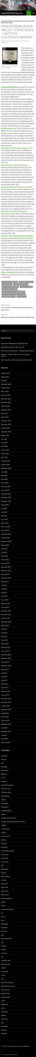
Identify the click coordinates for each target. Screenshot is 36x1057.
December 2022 (6, 421)
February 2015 (5, 691)
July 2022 (4, 439)
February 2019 (5, 527)
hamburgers (4, 869)
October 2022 (5, 428)
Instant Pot (4, 884)
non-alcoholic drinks (7, 909)
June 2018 (4, 549)
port (2, 942)
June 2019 (4, 512)
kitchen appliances (6, 898)
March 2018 (5, 559)
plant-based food (6, 938)
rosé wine (4, 953)
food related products (7, 851)
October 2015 (5, 662)
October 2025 (5, 373)
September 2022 (6, 432)
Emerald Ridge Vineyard (10, 289)
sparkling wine (5, 997)
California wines (7, 21)
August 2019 (5, 505)
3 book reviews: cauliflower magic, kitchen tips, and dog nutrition (17, 307)
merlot (3, 905)
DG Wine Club (6, 133)
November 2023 (6, 402)
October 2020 (5, 464)
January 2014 (5, 720)
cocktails (3, 825)
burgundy (4, 781)
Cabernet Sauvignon (7, 785)
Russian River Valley (9, 296)
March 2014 (5, 717)
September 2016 (6, 622)
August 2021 (5, 453)
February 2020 (5, 486)
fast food (3, 843)
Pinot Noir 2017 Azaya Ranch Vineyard (14, 294)
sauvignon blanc (6, 960)
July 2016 (4, 629)
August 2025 (5, 377)
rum (2, 957)
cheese (3, 814)
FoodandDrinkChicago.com (11, 13)
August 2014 (5, 713)
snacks (3, 975)
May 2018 (4, 552)
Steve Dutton (22, 296)
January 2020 (5, 490)
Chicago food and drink (8, 818)
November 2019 (6, 497)
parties (3, 916)
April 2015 (4, 684)
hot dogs (3, 880)
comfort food (5, 829)
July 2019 (4, 508)
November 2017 (6, 570)
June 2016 (4, 633)
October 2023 (5, 406)
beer (2, 763)
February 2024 (5, 395)
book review (5, 770)
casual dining (5, 796)
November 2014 (6, 702)
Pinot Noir (4, 927)
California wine (6, 789)
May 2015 (4, 680)
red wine (3, 946)
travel (3, 1008)
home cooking (5, 876)
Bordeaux (4, 774)
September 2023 (6, 410)
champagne (4, 803)
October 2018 (5, 538)
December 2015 (6, 655)
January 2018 (5, 563)
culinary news (5, 836)
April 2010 (4, 739)
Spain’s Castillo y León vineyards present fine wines (16, 360)
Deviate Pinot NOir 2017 (21, 284)
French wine (5, 862)
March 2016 (5, 644)
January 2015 (5, 695)
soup (2, 979)
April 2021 (4, 457)
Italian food (4, 887)
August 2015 (5, 669)
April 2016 (4, 640)
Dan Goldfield (7, 284)
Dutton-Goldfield (26, 286)
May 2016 (4, 636)
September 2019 (6, 501)
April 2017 (4, 596)
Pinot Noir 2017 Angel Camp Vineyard (13, 291)
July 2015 (4, 673)
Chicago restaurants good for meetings (13, 821)
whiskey (3, 1015)
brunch (3, 778)
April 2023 (4, 413)
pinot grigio (4, 924)
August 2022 (5, 435)
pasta (2, 920)
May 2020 (4, 475)
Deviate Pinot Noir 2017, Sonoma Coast (14, 187)
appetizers (4, 756)
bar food (3, 759)
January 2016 (5, 651)
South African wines (7, 982)
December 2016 (6, 611)
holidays (3, 873)
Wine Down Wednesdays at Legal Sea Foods (14, 343)
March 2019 (5, 523)
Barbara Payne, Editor (19, 41)
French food (5, 854)
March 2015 (5, 687)
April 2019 (4, 519)
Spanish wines (5, 990)
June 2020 (4, 472)
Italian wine (4, 891)
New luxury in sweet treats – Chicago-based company (17, 351)
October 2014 (5, 706)
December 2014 (6, 698)
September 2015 (6, 666)
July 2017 (4, 585)
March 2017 (5, 600)
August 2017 (5, 581)
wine (2, 1022)
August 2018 (5, 545)
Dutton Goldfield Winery (10, 286)
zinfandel (4, 1030)
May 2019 (4, 516)
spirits (3, 1001)
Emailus (26, 1046)
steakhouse (4, 1004)
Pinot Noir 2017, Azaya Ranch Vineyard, (14, 148)
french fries (4, 858)
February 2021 (5, 461)
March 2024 (5, 391)
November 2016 (6, 614)
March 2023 (5, 417)
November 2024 (6, 384)
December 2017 (6, 567)
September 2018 (6, 541)
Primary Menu (33, 13)
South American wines (8, 986)
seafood (3, 968)
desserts (3, 840)
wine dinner (4, 1026)
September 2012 (6, 724)
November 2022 (6, 424)
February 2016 (5, 647)
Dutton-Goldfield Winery (10, 87)
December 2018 (6, 534)
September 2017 (6, 578)
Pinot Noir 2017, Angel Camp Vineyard (14, 165)
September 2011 (6, 731)
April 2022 (4, 446)
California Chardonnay (10, 282)
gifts (2, 865)
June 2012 (4, 728)
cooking (3, 832)
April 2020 (4, 479)
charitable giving (6, 810)
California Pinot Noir (26, 282)
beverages (4, 767)
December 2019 (6, 494)
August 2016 (5, 625)
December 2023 (6, 399)
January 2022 (5, 450)
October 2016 (5, 618)
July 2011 (4, 735)
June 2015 (4, 676)
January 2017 (5, 607)
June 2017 (4, 589)
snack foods (4, 971)
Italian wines (5, 895)
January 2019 (5, 530)
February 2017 (5, 603)
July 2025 (4, 380)
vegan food (4, 1012)
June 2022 (4, 442)
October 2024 (5, 388)
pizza (2, 935)
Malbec (3, 902)
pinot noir (8, 22)
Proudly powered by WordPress (9, 1054)
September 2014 (6, 709)
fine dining (4, 847)
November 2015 (6, 658)
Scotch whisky (5, 964)
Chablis (3, 799)
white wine (4, 1019)
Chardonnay (17, 21)
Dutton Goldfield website (9, 272)
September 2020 (6, 468)
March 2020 (5, 483)
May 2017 (4, 592)
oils (2, 913)
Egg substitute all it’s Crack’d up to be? (12, 347)
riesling (3, 949)
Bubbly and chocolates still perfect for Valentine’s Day (17, 316)
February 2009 (5, 742)
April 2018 (4, 556)
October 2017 (5, 574)
